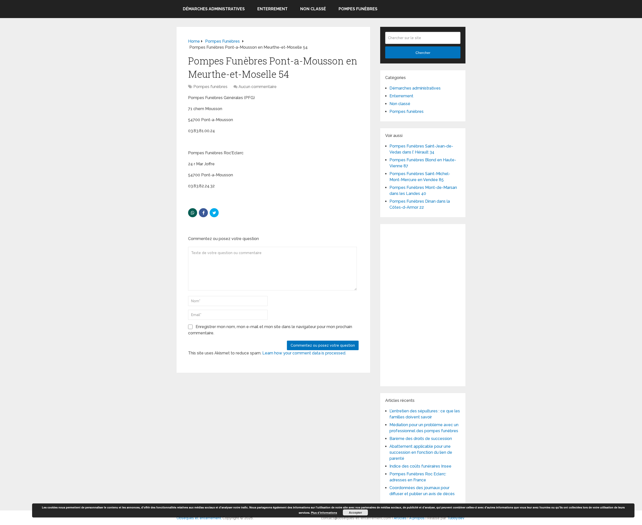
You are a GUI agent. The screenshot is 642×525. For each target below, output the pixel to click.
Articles (400, 518)
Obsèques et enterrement (199, 518)
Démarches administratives (214, 9)
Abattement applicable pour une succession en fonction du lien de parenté (420, 452)
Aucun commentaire (257, 86)
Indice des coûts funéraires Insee (420, 466)
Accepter (355, 512)
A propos (417, 518)
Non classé (313, 9)
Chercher (423, 53)
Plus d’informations (324, 512)
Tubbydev (455, 518)
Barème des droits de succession (420, 438)
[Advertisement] (422, 304)
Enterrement (272, 9)
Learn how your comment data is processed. (304, 353)
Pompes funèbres (358, 9)
